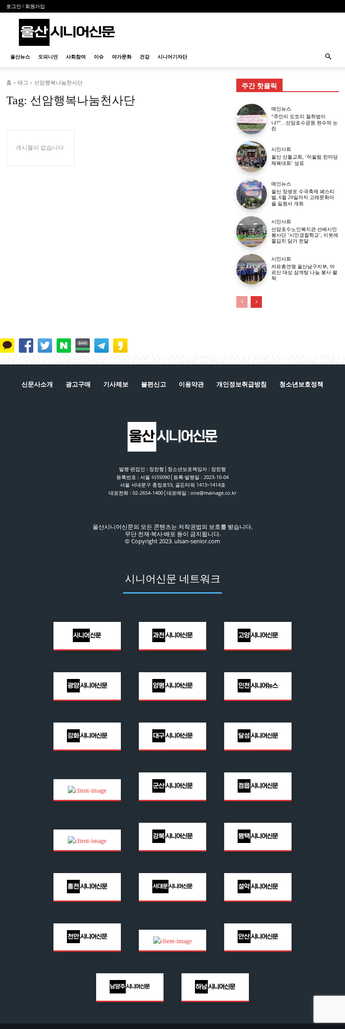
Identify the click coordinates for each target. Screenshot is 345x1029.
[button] (328, 57)
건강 (145, 56)
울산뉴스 (20, 56)
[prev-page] (242, 302)
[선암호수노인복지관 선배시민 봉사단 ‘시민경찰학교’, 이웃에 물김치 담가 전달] (251, 231)
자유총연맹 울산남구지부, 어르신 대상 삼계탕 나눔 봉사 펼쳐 (304, 272)
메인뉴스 (281, 108)
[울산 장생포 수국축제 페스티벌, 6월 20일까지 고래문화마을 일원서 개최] (251, 194)
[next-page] (256, 302)
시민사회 (281, 149)
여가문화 (122, 56)
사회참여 (76, 56)
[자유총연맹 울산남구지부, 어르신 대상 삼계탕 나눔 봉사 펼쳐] (251, 269)
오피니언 (48, 56)
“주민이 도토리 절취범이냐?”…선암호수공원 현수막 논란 (304, 122)
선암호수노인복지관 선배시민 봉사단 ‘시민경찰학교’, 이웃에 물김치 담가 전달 (304, 235)
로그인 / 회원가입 (25, 6)
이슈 (99, 56)
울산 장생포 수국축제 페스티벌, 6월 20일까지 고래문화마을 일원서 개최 (303, 197)
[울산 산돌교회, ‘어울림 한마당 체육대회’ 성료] (251, 156)
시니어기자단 (172, 56)
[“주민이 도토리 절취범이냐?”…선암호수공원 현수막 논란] (251, 119)
